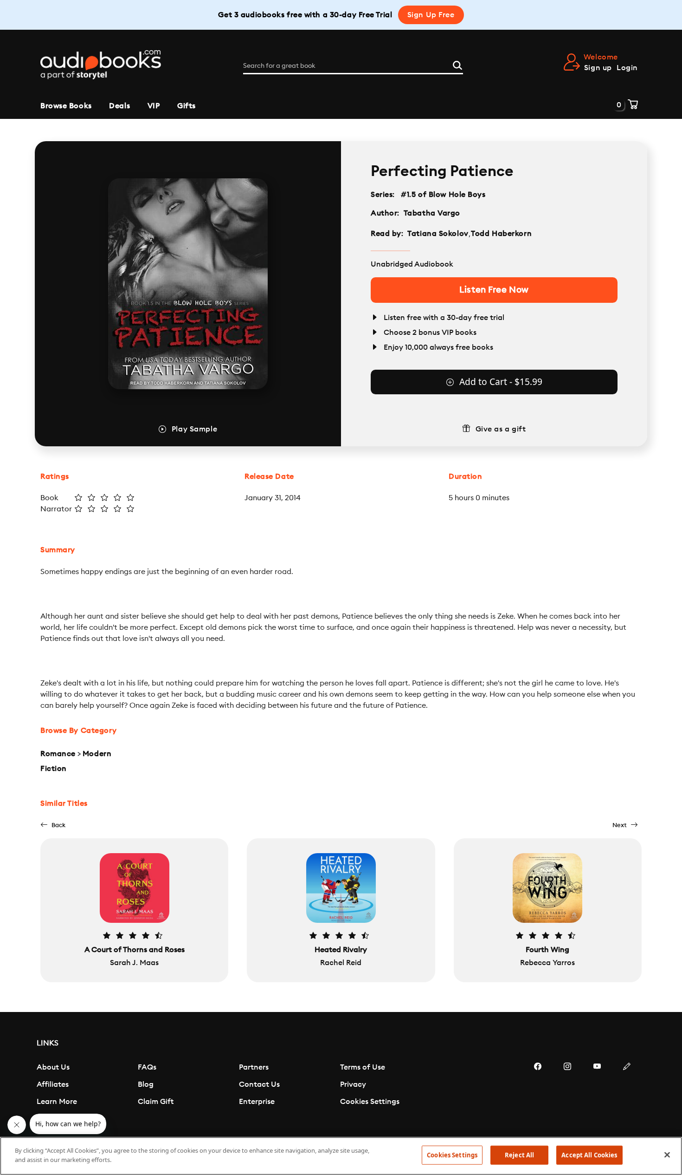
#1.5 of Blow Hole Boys (443, 194)
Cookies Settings (369, 1101)
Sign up (598, 68)
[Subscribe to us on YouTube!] (597, 1094)
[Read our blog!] (627, 1094)
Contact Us (259, 1084)
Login (627, 68)
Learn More (57, 1101)
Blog (146, 1084)
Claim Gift (156, 1101)
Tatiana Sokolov (437, 233)
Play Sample (194, 429)
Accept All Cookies (589, 1155)
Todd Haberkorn (501, 233)
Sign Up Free (431, 15)
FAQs (147, 1067)
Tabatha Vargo (432, 213)
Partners (254, 1067)
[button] (52, 825)
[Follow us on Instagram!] (567, 1094)
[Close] (667, 1154)
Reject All (519, 1155)
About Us (53, 1067)
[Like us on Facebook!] (538, 1094)
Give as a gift (501, 429)
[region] (341, 1156)
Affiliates (53, 1084)
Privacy (353, 1084)
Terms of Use (362, 1067)
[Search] (457, 64)
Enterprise (257, 1101)
